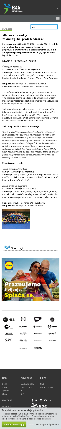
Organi (4, 387)
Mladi (42, 384)
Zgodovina (5, 391)
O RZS (4, 384)
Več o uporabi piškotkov (47, 424)
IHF (22, 391)
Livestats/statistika (27, 384)
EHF (22, 394)
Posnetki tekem (26, 387)
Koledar (4, 394)
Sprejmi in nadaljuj (14, 424)
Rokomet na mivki (46, 387)
